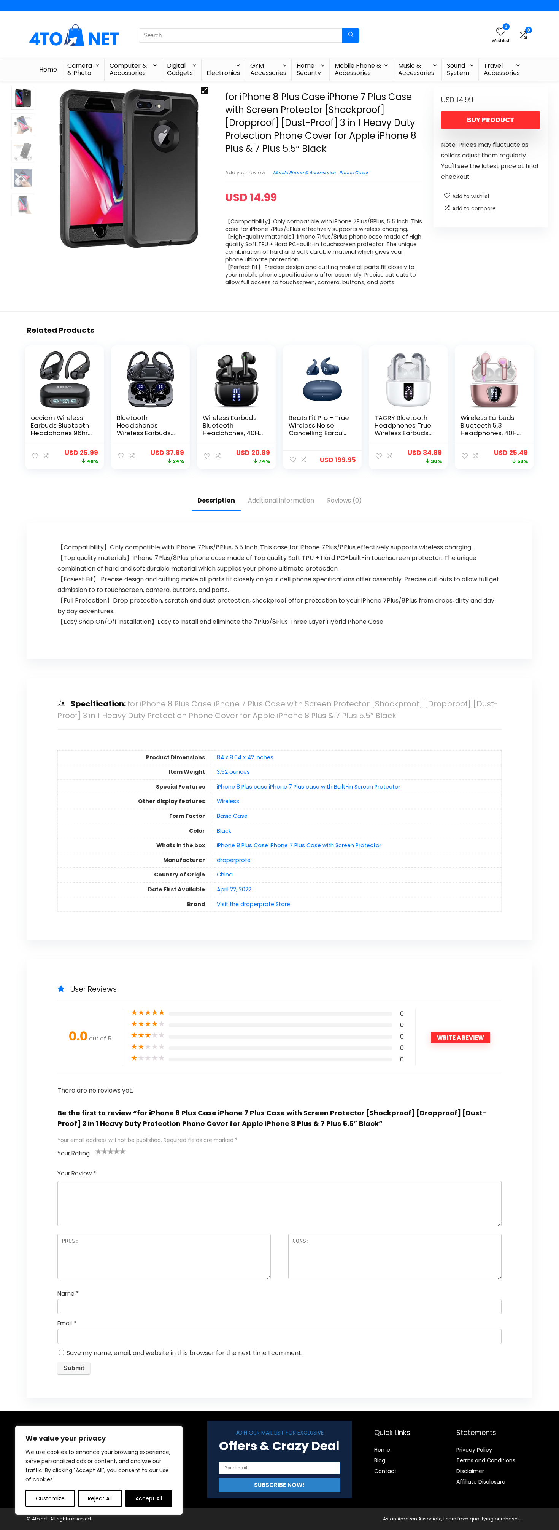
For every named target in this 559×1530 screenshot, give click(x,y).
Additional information (281, 500)
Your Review (76, 1173)
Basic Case (232, 816)
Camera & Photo (79, 69)
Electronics (223, 72)
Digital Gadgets (180, 69)
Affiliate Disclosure (480, 1481)
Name (68, 1294)
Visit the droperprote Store (253, 904)
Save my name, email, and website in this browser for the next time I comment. (184, 1353)
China (225, 874)
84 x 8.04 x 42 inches (245, 757)
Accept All (148, 1498)
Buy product (490, 119)
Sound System (458, 69)
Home (48, 69)
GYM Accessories (268, 69)
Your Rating (73, 1153)
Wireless (228, 801)
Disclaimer (470, 1471)
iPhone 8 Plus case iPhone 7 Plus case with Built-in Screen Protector (308, 786)
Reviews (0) (344, 500)
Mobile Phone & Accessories (358, 69)
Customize (50, 1498)
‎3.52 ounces (233, 772)
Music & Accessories (416, 69)
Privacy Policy (474, 1450)
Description (216, 500)
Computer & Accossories (128, 69)
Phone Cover (353, 172)
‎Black (224, 831)
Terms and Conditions (485, 1460)
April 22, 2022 (234, 889)
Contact (385, 1471)
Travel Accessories (502, 69)
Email (66, 1323)
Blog (379, 1460)
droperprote (234, 860)
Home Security (309, 69)
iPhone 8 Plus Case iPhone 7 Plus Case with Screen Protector (299, 845)
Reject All (100, 1498)
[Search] (350, 35)
